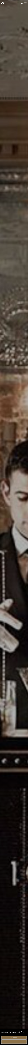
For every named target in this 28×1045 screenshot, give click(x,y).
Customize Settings (14, 1041)
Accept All (14, 1037)
